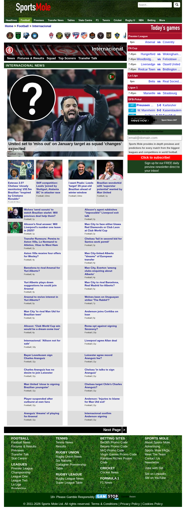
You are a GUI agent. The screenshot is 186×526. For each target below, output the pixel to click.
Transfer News (56, 20)
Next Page (114, 430)
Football (25, 20)
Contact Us (152, 458)
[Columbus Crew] (59, 38)
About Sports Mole (157, 442)
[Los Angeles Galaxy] (117, 38)
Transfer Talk (87, 58)
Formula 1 (109, 478)
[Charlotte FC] (34, 38)
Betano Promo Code (114, 446)
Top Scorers (67, 58)
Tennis (106, 20)
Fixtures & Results (30, 58)
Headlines (11, 20)
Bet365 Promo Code (114, 442)
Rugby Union (67, 452)
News (11, 58)
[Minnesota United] (125, 38)
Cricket (118, 20)
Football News (21, 442)
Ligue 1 (133, 87)
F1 (97, 20)
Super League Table (69, 482)
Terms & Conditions (104, 504)
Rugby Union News (69, 456)
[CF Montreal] (26, 38)
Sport (164, 120)
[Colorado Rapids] (51, 38)
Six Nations (63, 460)
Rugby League (69, 474)
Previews (39, 20)
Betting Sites (112, 438)
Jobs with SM (154, 468)
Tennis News (64, 442)
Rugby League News (70, 478)
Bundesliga (18, 488)
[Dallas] (76, 38)
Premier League (138, 36)
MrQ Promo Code (112, 450)
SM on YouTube (155, 478)
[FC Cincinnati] (84, 38)
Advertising (152, 446)
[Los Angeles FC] (108, 38)
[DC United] (67, 38)
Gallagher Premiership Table (71, 466)
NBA (141, 20)
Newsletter (152, 462)
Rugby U (130, 20)
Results (61, 446)
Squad (51, 58)
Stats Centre (85, 20)
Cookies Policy (152, 504)
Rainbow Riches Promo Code (116, 460)
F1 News (106, 482)
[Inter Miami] (100, 38)
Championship (21, 472)
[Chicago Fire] (42, 38)
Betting (151, 20)
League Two (19, 480)
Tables (71, 20)
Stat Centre (19, 458)
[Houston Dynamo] (92, 38)
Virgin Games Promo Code (118, 454)
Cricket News (109, 472)
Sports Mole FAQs (157, 450)
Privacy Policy (130, 504)
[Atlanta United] (10, 38)
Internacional (107, 49)
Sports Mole (157, 438)
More (162, 20)
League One (19, 476)
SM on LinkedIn (155, 474)
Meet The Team (155, 454)
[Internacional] (9, 53)
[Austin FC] (18, 38)
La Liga (133, 75)
